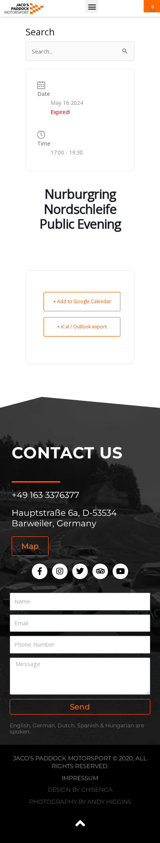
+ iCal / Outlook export (82, 326)
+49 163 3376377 (45, 495)
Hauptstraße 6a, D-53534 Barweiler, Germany (64, 518)
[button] (91, 6)
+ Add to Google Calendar (82, 301)
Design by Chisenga (80, 789)
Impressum (80, 778)
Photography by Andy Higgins (80, 801)
